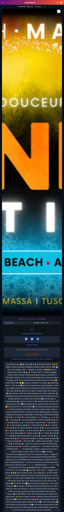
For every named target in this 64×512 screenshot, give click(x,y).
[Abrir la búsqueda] (58, 2)
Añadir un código (32, 354)
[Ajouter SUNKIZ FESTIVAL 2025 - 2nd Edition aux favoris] (59, 11)
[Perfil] (61, 2)
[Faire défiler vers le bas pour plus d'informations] (32, 329)
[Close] (44, 6)
